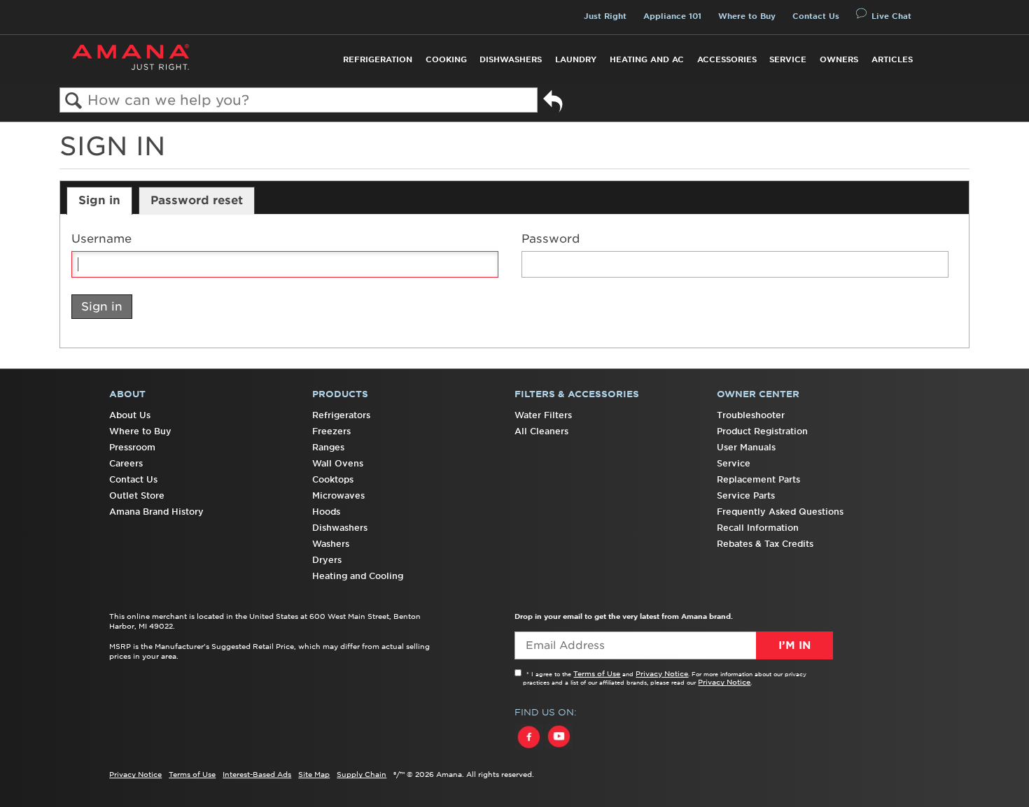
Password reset (196, 200)
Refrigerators (341, 415)
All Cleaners (541, 431)
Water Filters (543, 415)
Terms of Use (596, 673)
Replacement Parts (758, 479)
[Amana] (130, 57)
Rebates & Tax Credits (765, 543)
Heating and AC (647, 59)
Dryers (327, 560)
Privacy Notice (662, 673)
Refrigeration (377, 59)
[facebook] (529, 749)
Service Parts (746, 495)
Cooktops (333, 479)
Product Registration (762, 431)
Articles (892, 59)
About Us (129, 415)
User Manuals (746, 447)
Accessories (727, 59)
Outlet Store (136, 495)
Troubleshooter (751, 415)
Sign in (99, 200)
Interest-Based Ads (257, 774)
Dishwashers (510, 59)
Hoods (326, 511)
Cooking (446, 59)
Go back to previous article (553, 103)
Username (101, 238)
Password (551, 238)
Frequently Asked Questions (780, 511)
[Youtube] (559, 749)
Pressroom (132, 447)
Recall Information (758, 527)
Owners (839, 59)
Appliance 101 (672, 16)
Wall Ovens (337, 463)
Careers (126, 463)
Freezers (331, 431)
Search (73, 101)
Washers (330, 543)
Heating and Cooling (357, 576)
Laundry (575, 59)
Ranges (328, 447)
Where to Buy (747, 16)
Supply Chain (361, 774)
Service (787, 59)
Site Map (314, 774)
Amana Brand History (156, 511)
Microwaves (338, 495)
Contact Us (815, 16)
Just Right (605, 16)
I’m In (794, 645)
